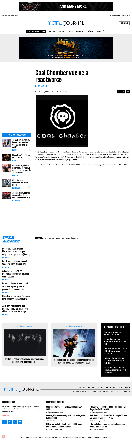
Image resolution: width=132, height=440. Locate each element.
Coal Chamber (54, 238)
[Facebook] (119, 91)
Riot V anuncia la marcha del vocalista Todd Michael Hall (14, 262)
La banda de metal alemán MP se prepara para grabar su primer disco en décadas (15, 286)
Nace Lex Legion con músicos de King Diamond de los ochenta (16, 297)
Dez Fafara (66, 238)
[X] (123, 91)
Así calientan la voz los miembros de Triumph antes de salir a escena (15, 274)
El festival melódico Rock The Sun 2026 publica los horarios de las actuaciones (115, 351)
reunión (75, 238)
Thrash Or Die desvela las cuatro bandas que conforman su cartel (21, 143)
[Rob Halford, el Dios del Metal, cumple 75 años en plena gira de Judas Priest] (6, 168)
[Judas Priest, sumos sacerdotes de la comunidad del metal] (6, 195)
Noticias (15, 175)
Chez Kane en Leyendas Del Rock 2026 (20, 182)
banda (44, 238)
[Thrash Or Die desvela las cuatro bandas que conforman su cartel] (6, 143)
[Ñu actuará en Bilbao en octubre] (6, 157)
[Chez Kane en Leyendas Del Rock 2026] (6, 183)
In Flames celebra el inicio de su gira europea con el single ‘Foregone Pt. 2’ (24, 360)
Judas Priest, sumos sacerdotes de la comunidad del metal (21, 195)
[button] (104, 31)
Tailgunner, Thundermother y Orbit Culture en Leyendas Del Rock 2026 (114, 360)
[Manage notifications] (3, 436)
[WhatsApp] (128, 91)
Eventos (15, 150)
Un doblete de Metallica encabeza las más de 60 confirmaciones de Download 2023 (74, 361)
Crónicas (16, 188)
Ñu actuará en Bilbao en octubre (21, 156)
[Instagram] (4, 422)
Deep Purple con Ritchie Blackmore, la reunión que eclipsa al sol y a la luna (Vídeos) (16, 251)
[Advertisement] (16, 99)
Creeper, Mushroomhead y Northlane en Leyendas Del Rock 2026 (115, 341)
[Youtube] (20, 422)
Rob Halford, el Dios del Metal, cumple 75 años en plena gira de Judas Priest (21, 169)
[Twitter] (15, 422)
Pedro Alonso (7, 416)
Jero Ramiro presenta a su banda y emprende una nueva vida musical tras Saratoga (15, 308)
